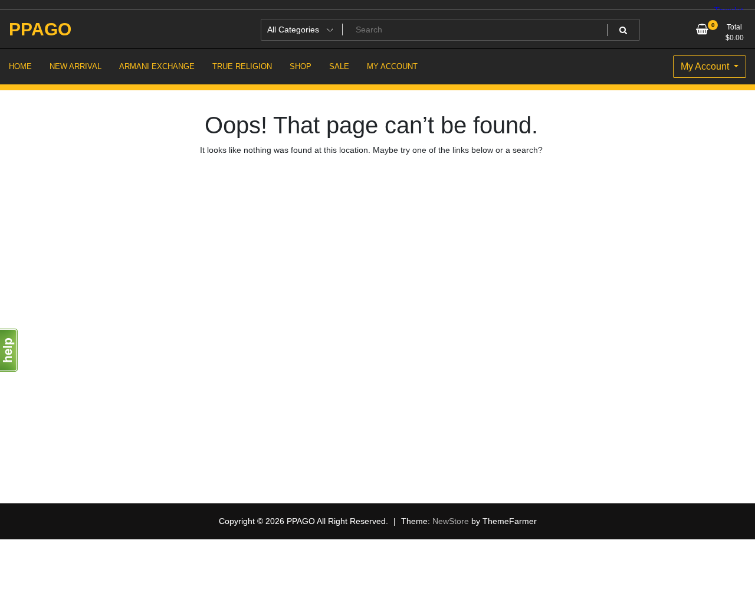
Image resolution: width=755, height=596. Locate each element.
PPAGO (40, 29)
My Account (706, 66)
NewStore (450, 521)
